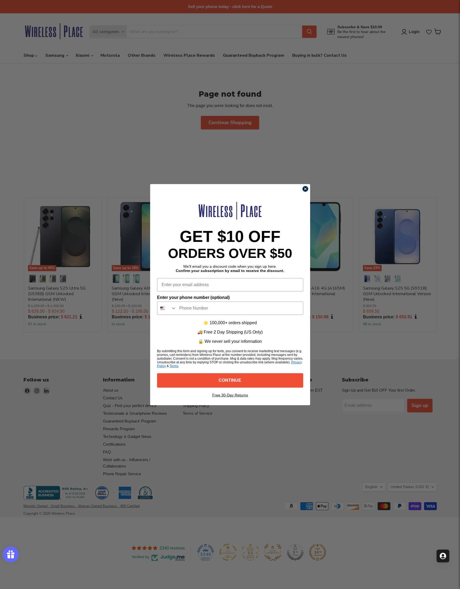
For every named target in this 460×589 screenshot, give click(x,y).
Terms (174, 366)
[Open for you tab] (443, 556)
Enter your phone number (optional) (193, 297)
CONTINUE (230, 380)
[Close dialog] (305, 189)
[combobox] (167, 308)
